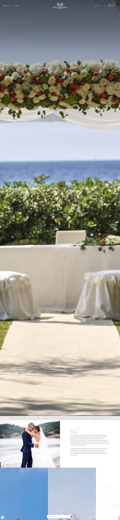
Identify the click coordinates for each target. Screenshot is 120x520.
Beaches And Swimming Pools (60, 418)
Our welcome (22, 418)
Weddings (94, 418)
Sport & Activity (34, 418)
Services (12, 418)
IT (13, 5)
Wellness (45, 418)
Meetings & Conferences (80, 418)
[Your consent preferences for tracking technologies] (2, 517)
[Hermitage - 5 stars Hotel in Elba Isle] (60, 5)
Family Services (105, 418)
